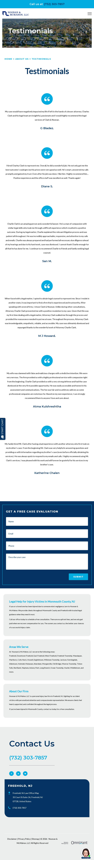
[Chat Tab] (47, 430)
